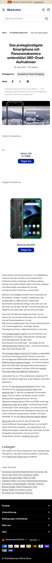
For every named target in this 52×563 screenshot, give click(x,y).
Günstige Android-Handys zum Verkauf (21, 89)
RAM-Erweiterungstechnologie (16, 362)
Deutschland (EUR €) (15, 539)
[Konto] (43, 9)
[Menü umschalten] (3, 9)
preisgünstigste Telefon (16, 334)
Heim (4, 32)
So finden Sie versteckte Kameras (17, 493)
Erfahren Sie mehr (30, 436)
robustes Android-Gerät (26, 389)
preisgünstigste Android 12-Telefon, (22, 353)
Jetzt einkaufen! (39, 2)
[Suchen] (46, 18)
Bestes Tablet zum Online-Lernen (17, 490)
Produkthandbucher (19, 32)
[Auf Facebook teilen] (13, 82)
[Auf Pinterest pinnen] (28, 82)
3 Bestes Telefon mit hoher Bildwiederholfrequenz (24, 481)
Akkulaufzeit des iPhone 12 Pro (16, 346)
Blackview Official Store (20, 558)
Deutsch (33, 540)
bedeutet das (8, 392)
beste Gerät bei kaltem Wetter (33, 416)
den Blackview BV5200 (22, 386)
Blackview (6, 421)
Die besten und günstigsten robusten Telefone (23, 484)
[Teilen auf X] (20, 82)
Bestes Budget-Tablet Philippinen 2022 (19, 487)
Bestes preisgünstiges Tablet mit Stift (19, 478)
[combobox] (26, 19)
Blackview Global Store (17, 457)
